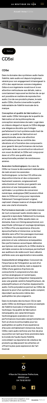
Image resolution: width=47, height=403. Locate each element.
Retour (10, 51)
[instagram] (14, 388)
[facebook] (33, 388)
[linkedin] (23, 388)
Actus (24, 12)
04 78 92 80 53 (23, 380)
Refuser (42, 400)
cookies (23, 400)
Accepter (34, 400)
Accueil (17, 12)
